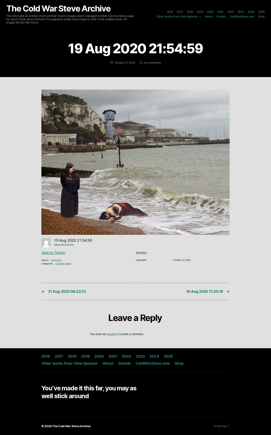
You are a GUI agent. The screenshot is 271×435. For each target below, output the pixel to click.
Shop (261, 16)
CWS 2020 (56, 260)
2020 (210, 11)
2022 (230, 11)
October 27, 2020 (124, 62)
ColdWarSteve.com (242, 16)
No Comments (152, 62)
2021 (220, 11)
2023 (241, 11)
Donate (221, 16)
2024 (251, 11)
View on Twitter (53, 253)
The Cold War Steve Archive (58, 8)
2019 (200, 11)
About (209, 16)
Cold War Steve (63, 263)
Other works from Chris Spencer (177, 16)
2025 (261, 11)
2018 (190, 11)
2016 (170, 11)
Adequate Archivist (64, 244)
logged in (112, 334)
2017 (180, 11)
